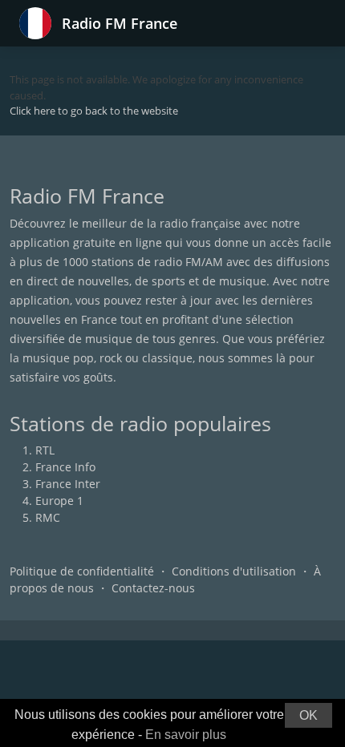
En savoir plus (185, 734)
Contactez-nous (153, 588)
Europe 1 (59, 500)
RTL (45, 450)
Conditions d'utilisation (234, 571)
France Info (65, 466)
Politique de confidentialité (82, 571)
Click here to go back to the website (94, 110)
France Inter (67, 483)
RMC (47, 517)
